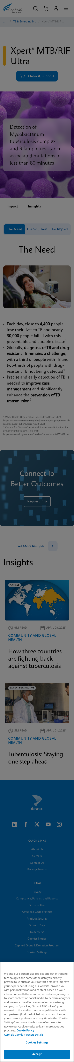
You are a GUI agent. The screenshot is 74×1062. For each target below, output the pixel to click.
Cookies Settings (37, 1042)
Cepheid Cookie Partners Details (23, 1034)
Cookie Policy (25, 1030)
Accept (37, 1054)
